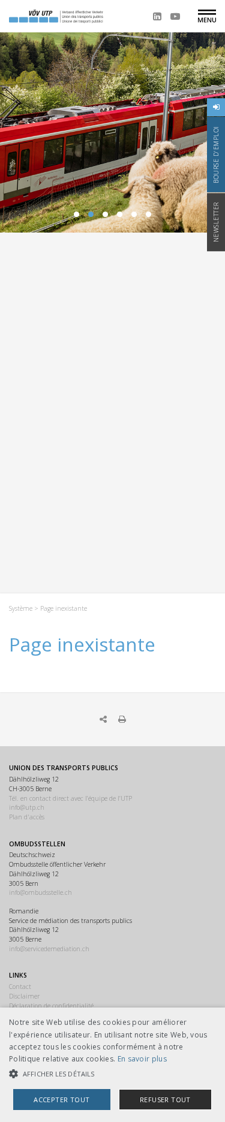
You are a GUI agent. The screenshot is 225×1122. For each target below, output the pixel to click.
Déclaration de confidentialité (51, 1006)
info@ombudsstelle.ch (40, 892)
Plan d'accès (26, 817)
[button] (112, 1073)
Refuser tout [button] (165, 1099)
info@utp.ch (26, 807)
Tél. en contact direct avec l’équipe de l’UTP (70, 798)
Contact (20, 986)
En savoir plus (142, 1059)
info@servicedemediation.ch (49, 949)
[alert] (112, 1065)
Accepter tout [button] (61, 1099)
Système (20, 608)
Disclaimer (24, 996)
